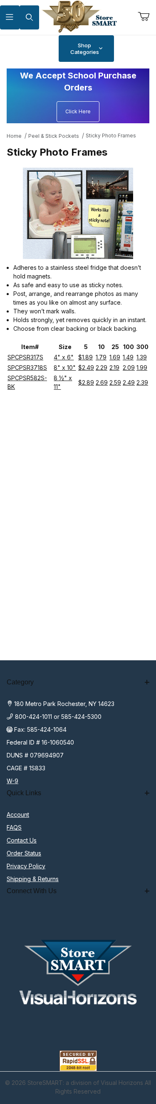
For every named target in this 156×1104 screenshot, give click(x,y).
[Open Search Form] (29, 17)
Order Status (24, 853)
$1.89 (85, 357)
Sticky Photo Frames (111, 135)
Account (18, 814)
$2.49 (86, 367)
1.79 (101, 357)
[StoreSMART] (78, 16)
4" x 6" (64, 357)
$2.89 (86, 382)
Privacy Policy (26, 866)
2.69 (102, 382)
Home (14, 136)
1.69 (114, 357)
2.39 (142, 382)
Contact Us (22, 840)
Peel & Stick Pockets (53, 136)
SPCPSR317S (25, 357)
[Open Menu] (10, 17)
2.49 (129, 382)
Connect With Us (32, 890)
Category (20, 682)
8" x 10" (65, 367)
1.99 (141, 367)
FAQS (14, 827)
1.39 (141, 357)
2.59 (115, 382)
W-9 (12, 780)
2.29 (101, 367)
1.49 (128, 357)
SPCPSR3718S (27, 367)
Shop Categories (84, 48)
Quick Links (24, 792)
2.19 (114, 367)
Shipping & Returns (33, 878)
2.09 (129, 367)
